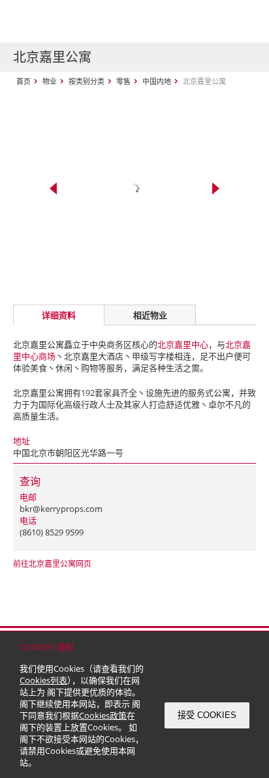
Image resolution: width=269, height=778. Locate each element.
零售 (123, 81)
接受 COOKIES (207, 715)
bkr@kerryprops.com (61, 509)
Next (215, 188)
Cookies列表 (43, 680)
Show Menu (243, 21)
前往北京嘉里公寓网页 (52, 563)
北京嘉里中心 (182, 344)
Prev (53, 188)
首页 (23, 81)
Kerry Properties (92, 21)
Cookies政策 (103, 715)
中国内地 (156, 81)
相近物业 (150, 315)
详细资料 (59, 315)
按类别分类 (86, 81)
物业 (49, 81)
